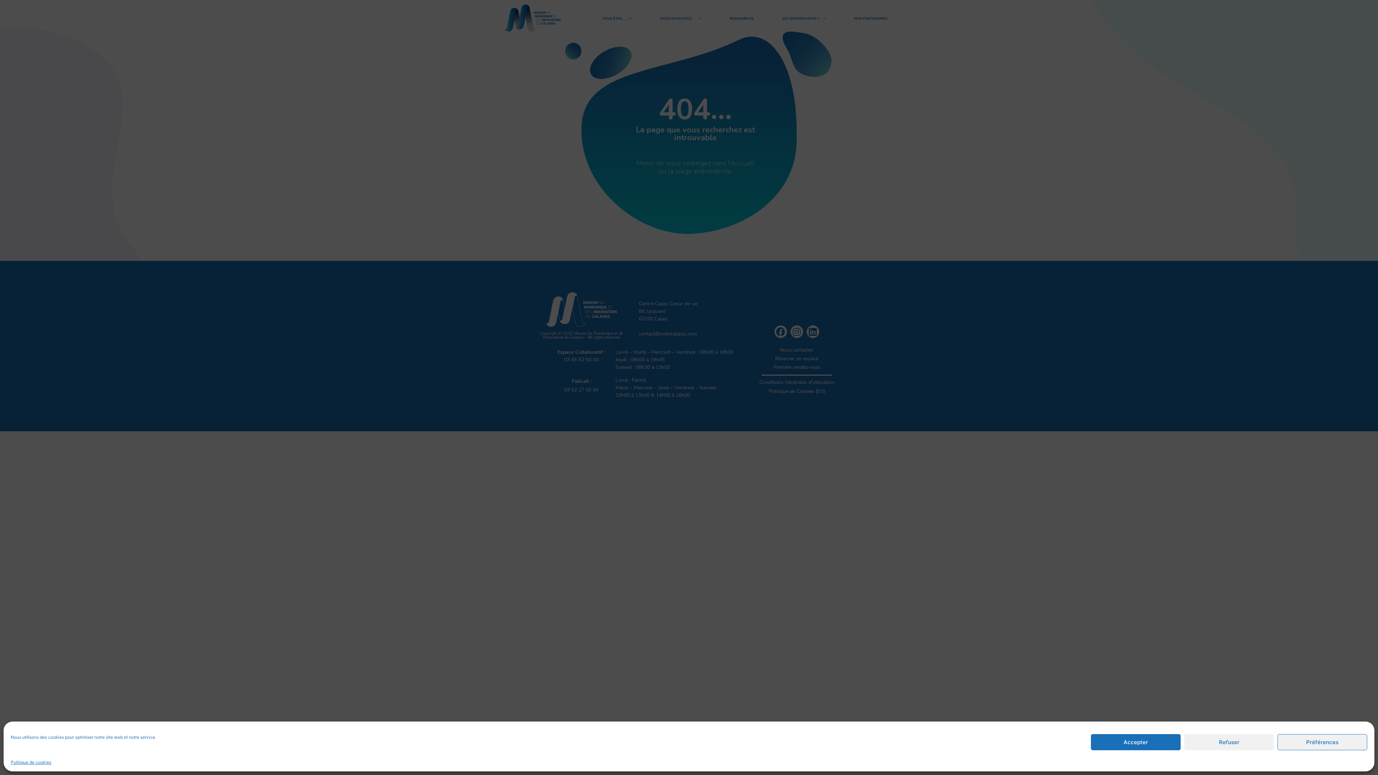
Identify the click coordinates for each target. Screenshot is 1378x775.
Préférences (1322, 742)
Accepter (1136, 742)
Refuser (1229, 742)
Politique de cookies (31, 762)
